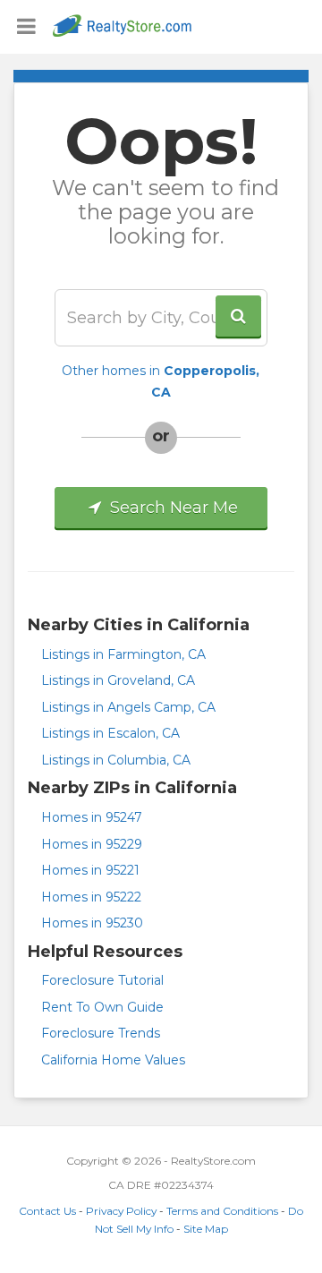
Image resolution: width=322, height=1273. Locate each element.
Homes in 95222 (91, 897)
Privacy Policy (121, 1210)
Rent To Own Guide (102, 1007)
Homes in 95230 (92, 923)
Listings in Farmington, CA (123, 654)
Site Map (205, 1228)
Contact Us (47, 1210)
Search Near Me (172, 507)
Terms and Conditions (222, 1210)
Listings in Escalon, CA (110, 733)
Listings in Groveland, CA (118, 680)
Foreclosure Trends (100, 1033)
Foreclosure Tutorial (102, 980)
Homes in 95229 (91, 844)
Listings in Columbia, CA (116, 760)
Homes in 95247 (91, 817)
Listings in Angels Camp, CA (128, 707)
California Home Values (113, 1060)
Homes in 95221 (90, 870)
